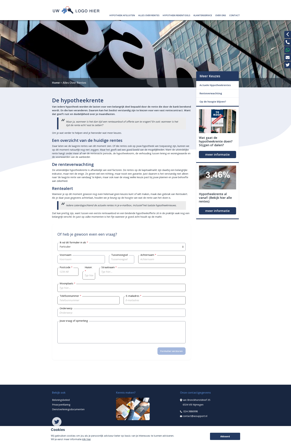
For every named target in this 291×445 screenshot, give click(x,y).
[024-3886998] (287, 42)
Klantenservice (202, 15)
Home (56, 83)
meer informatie (217, 154)
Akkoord (225, 436)
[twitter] (287, 65)
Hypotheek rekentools (176, 15)
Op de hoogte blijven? (213, 101)
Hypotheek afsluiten (122, 15)
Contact (234, 15)
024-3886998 (190, 411)
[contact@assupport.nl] (287, 57)
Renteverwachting (211, 93)
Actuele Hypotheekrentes (215, 85)
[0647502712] (287, 49)
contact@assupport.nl (195, 416)
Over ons (220, 15)
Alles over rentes (148, 15)
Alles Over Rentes (74, 83)
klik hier (86, 439)
